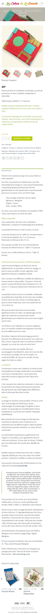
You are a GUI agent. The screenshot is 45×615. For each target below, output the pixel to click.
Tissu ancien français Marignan (16, 544)
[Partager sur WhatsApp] (3, 158)
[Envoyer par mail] (15, 158)
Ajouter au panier (22, 138)
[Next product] (20, 16)
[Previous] (5, 46)
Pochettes (17, 11)
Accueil (7, 11)
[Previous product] (24, 16)
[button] (3, 3)
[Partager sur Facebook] (7, 158)
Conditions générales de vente (22, 609)
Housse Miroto (8, 591)
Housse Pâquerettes (29, 592)
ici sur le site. (22, 466)
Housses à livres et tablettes (29, 12)
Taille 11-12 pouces (30, 151)
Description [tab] (7, 170)
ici (23, 247)
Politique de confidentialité (22, 607)
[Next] (40, 46)
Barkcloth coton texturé (16, 151)
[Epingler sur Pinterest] (18, 158)
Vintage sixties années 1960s (26, 153)
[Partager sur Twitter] (11, 158)
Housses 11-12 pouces (16, 148)
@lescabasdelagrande (21, 554)
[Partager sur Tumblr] (22, 158)
